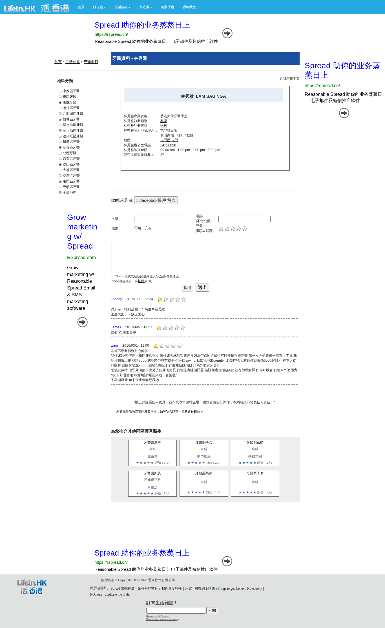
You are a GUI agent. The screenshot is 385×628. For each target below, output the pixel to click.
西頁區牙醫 (71, 159)
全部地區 (69, 192)
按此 (141, 281)
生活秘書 (72, 62)
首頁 (81, 7)
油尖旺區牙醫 (73, 136)
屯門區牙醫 (71, 181)
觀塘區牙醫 (71, 119)
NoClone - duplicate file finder (110, 594)
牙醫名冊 (91, 62)
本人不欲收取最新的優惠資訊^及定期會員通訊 (147, 276)
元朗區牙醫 (71, 187)
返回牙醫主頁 (289, 79)
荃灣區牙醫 (71, 176)
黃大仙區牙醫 (73, 130)
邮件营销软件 (148, 589)
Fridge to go (226, 589)
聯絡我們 (189, 7)
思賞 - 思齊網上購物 (200, 589)
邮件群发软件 (171, 589)
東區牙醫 (69, 97)
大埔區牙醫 (71, 170)
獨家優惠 (167, 7)
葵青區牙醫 (71, 147)
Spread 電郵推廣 (122, 589)
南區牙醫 (69, 102)
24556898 (168, 145)
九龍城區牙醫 (73, 114)
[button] (99, 7)
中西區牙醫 (71, 91)
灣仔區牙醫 (71, 108)
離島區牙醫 (71, 142)
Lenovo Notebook (248, 589)
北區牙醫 (69, 153)
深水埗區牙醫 (73, 125)
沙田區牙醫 (71, 164)
